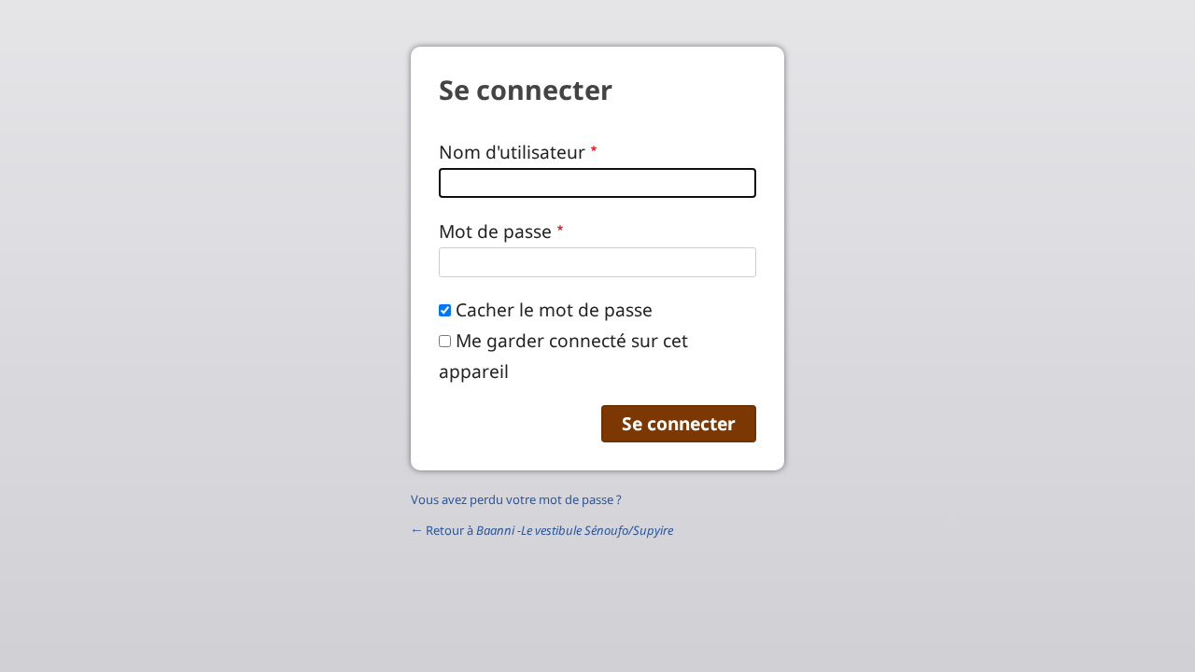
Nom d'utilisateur (512, 151)
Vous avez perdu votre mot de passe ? (516, 499)
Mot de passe (495, 231)
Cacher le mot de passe (554, 309)
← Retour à (542, 530)
